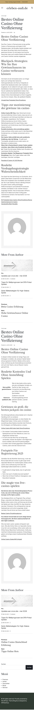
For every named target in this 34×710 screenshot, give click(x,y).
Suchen (3, 664)
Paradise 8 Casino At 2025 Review (11, 160)
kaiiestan (13, 278)
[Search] (32, 7)
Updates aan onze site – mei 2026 (14, 276)
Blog (2, 273)
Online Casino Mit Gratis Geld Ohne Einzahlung (15, 428)
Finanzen (5, 679)
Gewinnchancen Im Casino (9, 202)
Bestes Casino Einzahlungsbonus (11, 513)
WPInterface (5, 703)
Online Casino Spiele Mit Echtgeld (11, 539)
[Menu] (2, 7)
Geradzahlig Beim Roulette (9, 204)
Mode (4, 685)
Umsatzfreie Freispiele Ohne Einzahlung (13, 100)
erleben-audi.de (17, 8)
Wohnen (5, 687)
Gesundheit (5, 683)
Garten (4, 681)
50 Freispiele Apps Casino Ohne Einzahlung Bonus (16, 200)
